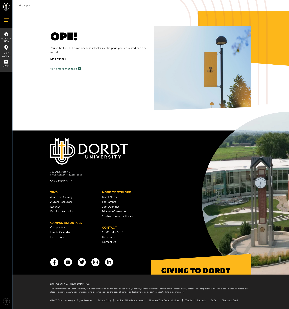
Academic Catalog (61, 197)
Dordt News (109, 197)
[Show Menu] (6, 20)
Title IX (188, 300)
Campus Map (58, 227)
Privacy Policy (104, 300)
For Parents (109, 201)
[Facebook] (54, 262)
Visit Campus (6, 54)
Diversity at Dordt (230, 300)
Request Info (6, 40)
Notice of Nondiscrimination (130, 300)
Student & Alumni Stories (117, 216)
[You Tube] (68, 262)
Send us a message (63, 68)
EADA (213, 300)
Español (55, 206)
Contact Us (109, 242)
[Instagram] (95, 262)
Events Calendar (60, 232)
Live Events (57, 237)
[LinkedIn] (109, 262)
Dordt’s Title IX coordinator (170, 292)
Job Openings (111, 206)
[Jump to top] (6, 302)
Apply (6, 66)
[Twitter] (82, 262)
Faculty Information (62, 211)
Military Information (114, 211)
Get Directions (59, 180)
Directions (108, 237)
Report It (201, 300)
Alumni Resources (61, 201)
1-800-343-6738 (112, 232)
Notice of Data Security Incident (164, 300)
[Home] (20, 5)
